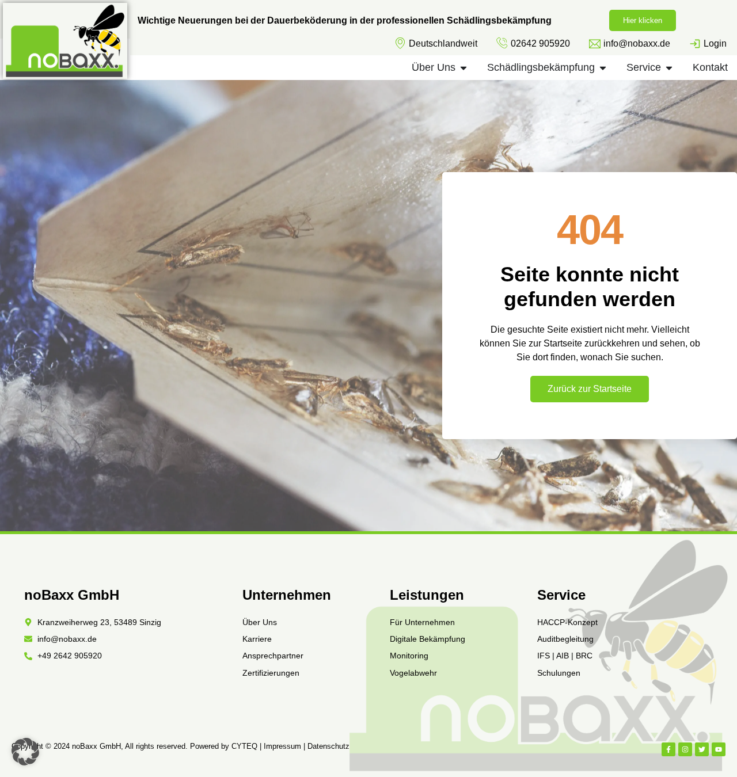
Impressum (282, 746)
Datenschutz (328, 746)
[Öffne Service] (669, 67)
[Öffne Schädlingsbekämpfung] (603, 67)
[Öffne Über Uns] (463, 67)
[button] (25, 751)
